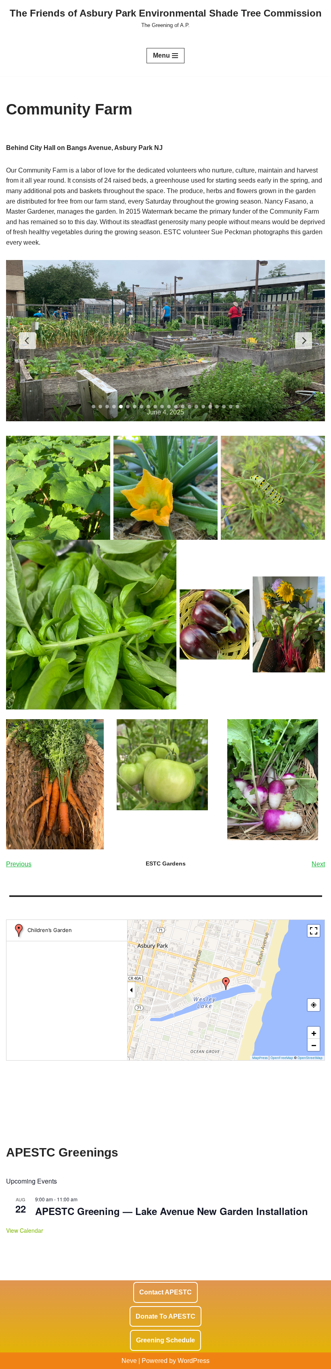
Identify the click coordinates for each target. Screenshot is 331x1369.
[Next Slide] (303, 340)
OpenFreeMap (281, 1058)
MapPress (260, 1058)
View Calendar (24, 1230)
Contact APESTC (165, 1292)
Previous (18, 864)
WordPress (193, 1360)
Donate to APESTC (165, 1316)
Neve (129, 1360)
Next (318, 864)
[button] (226, 983)
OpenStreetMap (310, 1058)
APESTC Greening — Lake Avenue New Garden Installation (171, 1211)
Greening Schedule (165, 1340)
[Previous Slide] (27, 340)
